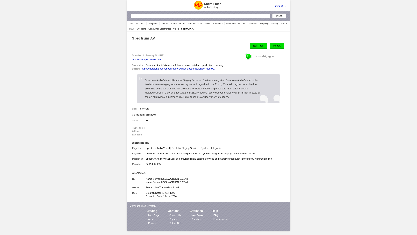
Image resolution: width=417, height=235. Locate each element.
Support (173, 219)
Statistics (196, 219)
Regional (242, 23)
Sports (284, 23)
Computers (153, 23)
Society (274, 23)
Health (174, 23)
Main (131, 28)
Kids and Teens (195, 23)
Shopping (264, 23)
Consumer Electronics (159, 28)
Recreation (218, 23)
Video (176, 28)
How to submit (220, 219)
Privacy (152, 223)
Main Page (153, 215)
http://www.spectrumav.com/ (147, 59)
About (151, 219)
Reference (231, 23)
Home (182, 23)
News (207, 23)
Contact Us (175, 215)
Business (140, 23)
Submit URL (279, 6)
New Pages (197, 215)
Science (253, 23)
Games (164, 23)
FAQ (215, 215)
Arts (132, 23)
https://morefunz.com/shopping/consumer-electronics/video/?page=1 (178, 68)
